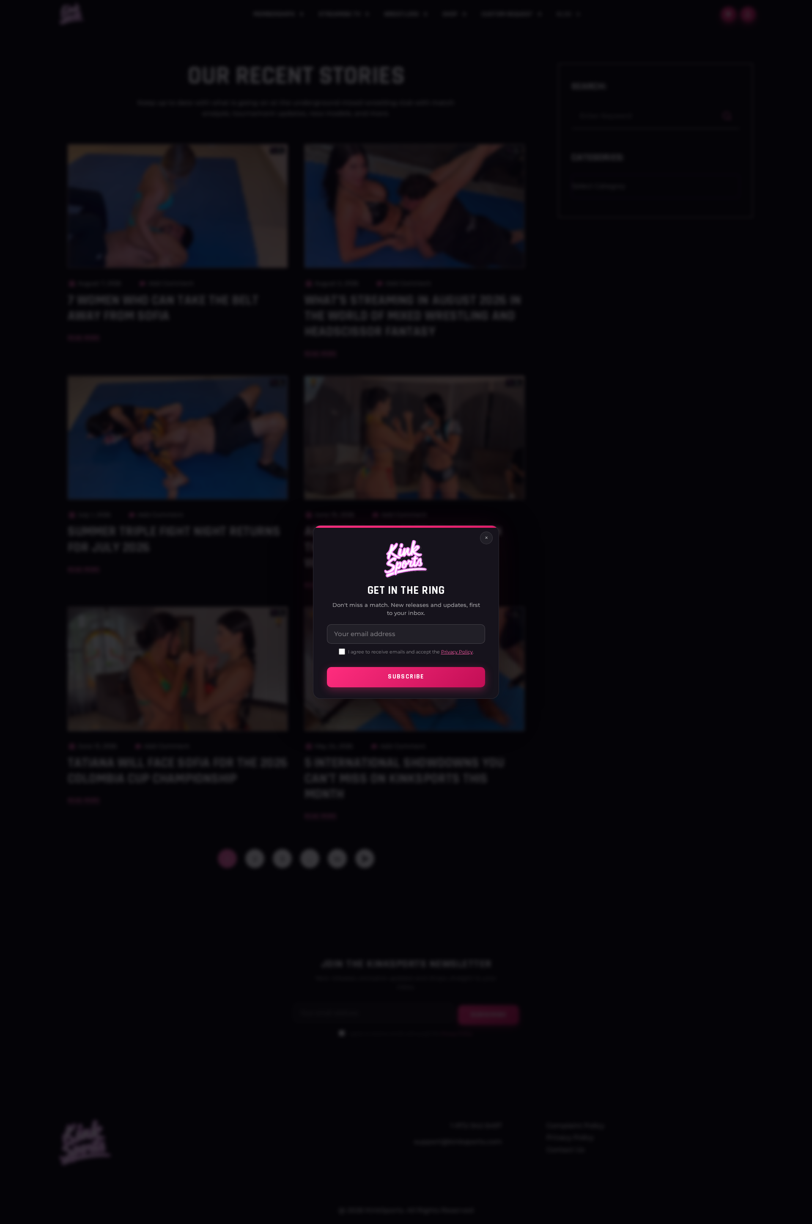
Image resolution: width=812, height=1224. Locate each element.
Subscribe (406, 677)
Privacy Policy (457, 652)
